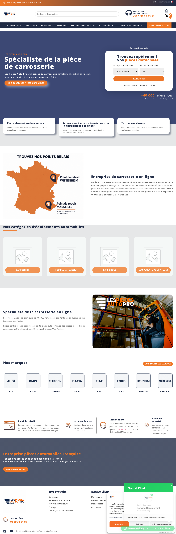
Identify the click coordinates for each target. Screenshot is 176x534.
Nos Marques (13, 25)
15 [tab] (106, 401)
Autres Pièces (106, 25)
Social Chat (136, 488)
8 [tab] (88, 401)
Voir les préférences (161, 524)
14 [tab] (103, 401)
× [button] (171, 485)
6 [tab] (83, 401)
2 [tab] (72, 401)
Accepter (119, 524)
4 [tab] (77, 401)
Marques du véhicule (123, 66)
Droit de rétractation (82, 25)
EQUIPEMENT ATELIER (159, 25)
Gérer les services (116, 518)
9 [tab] (90, 401)
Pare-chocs (47, 25)
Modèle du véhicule (149, 66)
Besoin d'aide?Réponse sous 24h (140, 12)
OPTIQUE (61, 25)
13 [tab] (101, 401)
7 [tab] (85, 401)
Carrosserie (30, 25)
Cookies (141, 530)
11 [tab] (95, 401)
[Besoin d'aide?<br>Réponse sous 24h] (128, 12)
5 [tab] (80, 401)
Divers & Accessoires (131, 25)
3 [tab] (75, 401)
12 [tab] (98, 401)
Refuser (139, 524)
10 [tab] (93, 401)
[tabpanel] (11, 384)
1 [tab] (70, 401)
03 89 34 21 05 (124, 429)
